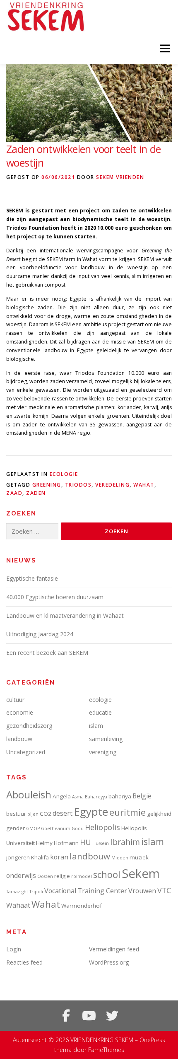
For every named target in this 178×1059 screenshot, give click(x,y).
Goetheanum (55, 828)
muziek (139, 857)
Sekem (141, 873)
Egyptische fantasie (32, 578)
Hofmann (66, 843)
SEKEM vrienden (120, 177)
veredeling (112, 484)
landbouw (19, 739)
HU (85, 842)
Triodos (78, 484)
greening (46, 484)
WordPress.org (109, 962)
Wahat (143, 484)
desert (62, 813)
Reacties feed (24, 962)
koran (59, 856)
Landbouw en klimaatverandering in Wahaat (65, 615)
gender (15, 828)
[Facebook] (66, 1016)
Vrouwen (142, 890)
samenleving (106, 739)
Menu (164, 48)
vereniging (102, 752)
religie (62, 876)
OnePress (152, 1040)
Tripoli (36, 891)
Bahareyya (96, 797)
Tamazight (17, 891)
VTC (164, 890)
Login (13, 949)
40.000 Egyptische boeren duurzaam (54, 597)
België (142, 795)
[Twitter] (112, 1016)
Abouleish (28, 794)
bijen (32, 814)
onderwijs (21, 875)
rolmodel (81, 876)
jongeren (18, 857)
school (106, 874)
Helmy (44, 843)
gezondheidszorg (29, 726)
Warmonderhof (81, 905)
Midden (119, 858)
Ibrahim (125, 841)
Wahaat (18, 905)
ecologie (64, 474)
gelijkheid (159, 813)
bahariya (119, 796)
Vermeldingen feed (114, 949)
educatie (100, 712)
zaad (14, 493)
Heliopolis (102, 827)
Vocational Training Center (85, 890)
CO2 (45, 813)
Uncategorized (25, 752)
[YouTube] (89, 1016)
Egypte (91, 811)
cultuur (15, 700)
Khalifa (40, 857)
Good (78, 828)
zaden (36, 493)
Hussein (100, 843)
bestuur (16, 813)
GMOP (33, 828)
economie (19, 712)
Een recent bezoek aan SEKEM (47, 653)
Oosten (45, 876)
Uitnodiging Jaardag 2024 (39, 634)
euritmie (127, 812)
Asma (78, 797)
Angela (62, 796)
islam (96, 726)
